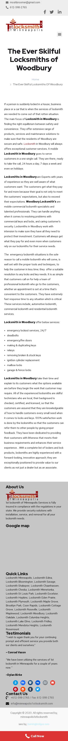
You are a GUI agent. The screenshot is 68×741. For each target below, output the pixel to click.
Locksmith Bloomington (19, 581)
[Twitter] (37, 689)
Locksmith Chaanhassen (45, 585)
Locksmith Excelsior (46, 593)
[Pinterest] (15, 689)
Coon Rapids (30, 605)
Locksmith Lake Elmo (18, 621)
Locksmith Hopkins (17, 597)
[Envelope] (52, 682)
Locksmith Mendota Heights (22, 625)
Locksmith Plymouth (17, 601)
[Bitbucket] (30, 682)
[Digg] (37, 682)
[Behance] (22, 682)
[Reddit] (22, 689)
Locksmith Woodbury (32, 613)
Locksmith (29, 144)
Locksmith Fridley (41, 621)
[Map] (45, 682)
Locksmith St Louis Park (20, 593)
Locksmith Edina (42, 577)
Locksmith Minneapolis (19, 577)
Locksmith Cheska (16, 589)
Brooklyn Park (13, 605)
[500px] (15, 682)
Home (35, 79)
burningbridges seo (38, 724)
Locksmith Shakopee (18, 585)
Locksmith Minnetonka (41, 589)
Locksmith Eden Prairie (42, 597)
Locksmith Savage (44, 581)
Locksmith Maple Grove (44, 601)
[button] (59, 34)
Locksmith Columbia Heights (32, 617)
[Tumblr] (30, 689)
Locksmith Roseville (25, 609)
